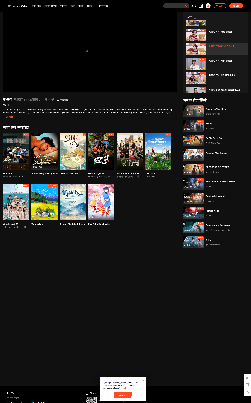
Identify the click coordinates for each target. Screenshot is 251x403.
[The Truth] (16, 151)
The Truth (7, 173)
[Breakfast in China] (73, 151)
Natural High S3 (96, 173)
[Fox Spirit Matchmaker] (101, 202)
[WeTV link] (18, 5)
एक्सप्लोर (104, 5)
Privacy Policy (108, 385)
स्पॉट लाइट (36, 5)
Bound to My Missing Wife (44, 173)
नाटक (80, 5)
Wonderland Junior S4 (128, 173)
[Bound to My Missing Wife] (44, 151)
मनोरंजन (63, 5)
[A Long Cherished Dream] (73, 202)
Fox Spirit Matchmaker (99, 224)
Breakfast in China (69, 173)
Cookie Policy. (124, 388)
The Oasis (150, 173)
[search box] (186, 6)
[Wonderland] (44, 202)
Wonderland (37, 224)
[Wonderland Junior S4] (130, 151)
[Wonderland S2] (16, 202)
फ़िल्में (73, 5)
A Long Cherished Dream (72, 224)
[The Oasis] (158, 151)
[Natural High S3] (101, 151)
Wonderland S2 (10, 224)
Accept (123, 395)
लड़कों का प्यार (51, 5)
